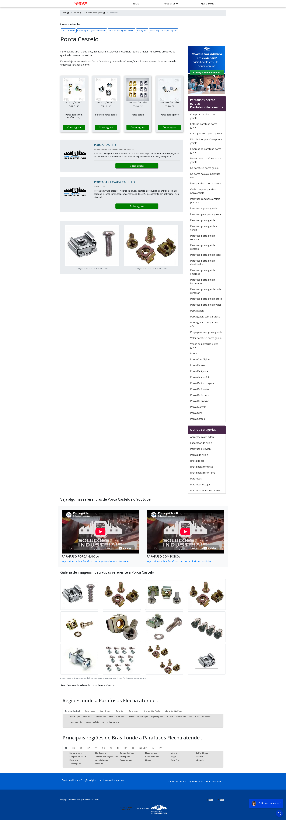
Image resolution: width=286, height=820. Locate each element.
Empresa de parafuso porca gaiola (205, 150)
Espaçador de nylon (201, 443)
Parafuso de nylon (200, 449)
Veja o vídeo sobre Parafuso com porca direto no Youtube (179, 561)
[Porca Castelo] (74, 89)
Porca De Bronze (199, 395)
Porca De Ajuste (68, 30)
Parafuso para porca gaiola (205, 214)
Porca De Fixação (199, 401)
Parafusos (196, 478)
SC (103, 748)
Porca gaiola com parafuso (205, 316)
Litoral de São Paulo (173, 711)
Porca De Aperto (199, 389)
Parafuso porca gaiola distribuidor (202, 262)
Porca (193, 353)
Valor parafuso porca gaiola (206, 338)
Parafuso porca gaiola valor (205, 304)
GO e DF (143, 748)
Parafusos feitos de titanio (205, 490)
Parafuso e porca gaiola (203, 208)
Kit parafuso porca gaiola (204, 168)
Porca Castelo (198, 418)
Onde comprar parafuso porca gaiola (203, 191)
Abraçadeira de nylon (202, 437)
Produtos (169, 3)
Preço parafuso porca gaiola (206, 332)
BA (126, 748)
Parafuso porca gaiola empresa (202, 272)
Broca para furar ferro (202, 472)
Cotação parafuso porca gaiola (203, 125)
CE (133, 748)
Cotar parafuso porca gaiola (206, 133)
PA (161, 748)
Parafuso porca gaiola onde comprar (205, 291)
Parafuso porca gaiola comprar (202, 237)
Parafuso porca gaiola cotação (202, 247)
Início (171, 781)
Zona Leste (134, 711)
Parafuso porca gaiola (202, 220)
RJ (66, 748)
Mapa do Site (213, 781)
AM (153, 748)
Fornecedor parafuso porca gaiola (205, 160)
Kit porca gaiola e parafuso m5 (205, 175)
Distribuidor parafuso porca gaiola (206, 141)
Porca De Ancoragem (202, 383)
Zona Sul (119, 711)
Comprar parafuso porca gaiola (204, 116)
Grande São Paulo (152, 711)
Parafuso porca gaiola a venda (122, 30)
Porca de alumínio (200, 377)
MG (73, 748)
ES (81, 748)
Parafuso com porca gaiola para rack (205, 200)
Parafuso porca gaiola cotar (205, 254)
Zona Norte (90, 711)
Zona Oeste (105, 711)
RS (111, 748)
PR (96, 748)
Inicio (136, 3)
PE (118, 748)
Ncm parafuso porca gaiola (205, 183)
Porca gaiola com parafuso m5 (205, 324)
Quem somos (208, 3)
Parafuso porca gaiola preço (206, 298)
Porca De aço (197, 365)
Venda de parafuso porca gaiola (163, 30)
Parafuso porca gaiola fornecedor (91, 30)
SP (88, 748)
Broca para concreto (201, 466)
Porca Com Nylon (200, 359)
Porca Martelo (198, 407)
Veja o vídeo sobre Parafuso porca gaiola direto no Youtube (95, 561)
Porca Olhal (196, 413)
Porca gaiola (142, 30)
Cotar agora (74, 127)
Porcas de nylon (199, 454)
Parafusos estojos (200, 484)
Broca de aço (197, 460)
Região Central (72, 711)
